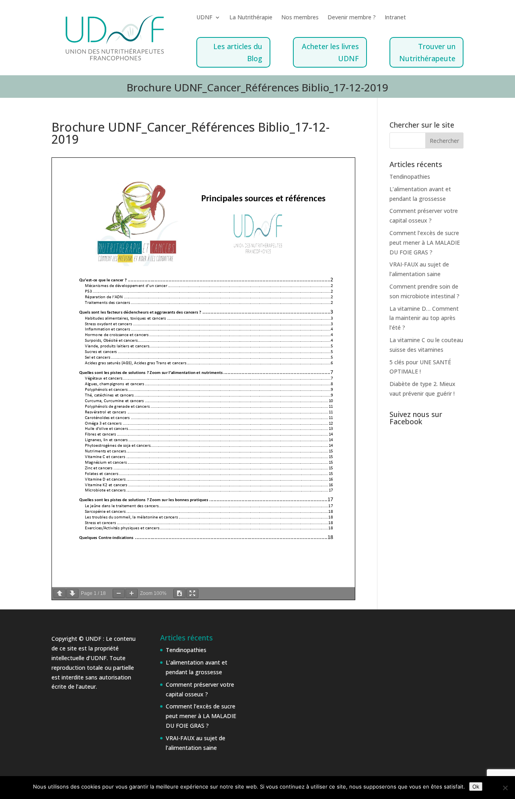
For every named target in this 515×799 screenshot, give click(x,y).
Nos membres (300, 17)
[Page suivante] (72, 593)
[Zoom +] (132, 593)
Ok (475, 786)
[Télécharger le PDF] (179, 593)
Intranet (395, 17)
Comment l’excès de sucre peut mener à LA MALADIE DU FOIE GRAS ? (424, 242)
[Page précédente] (60, 593)
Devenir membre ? (352, 17)
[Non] (505, 788)
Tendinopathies (409, 176)
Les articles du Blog (237, 52)
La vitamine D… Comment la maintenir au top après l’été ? (424, 318)
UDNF (204, 17)
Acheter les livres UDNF (330, 52)
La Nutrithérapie (250, 17)
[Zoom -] (119, 593)
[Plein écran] (192, 593)
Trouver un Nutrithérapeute (427, 52)
